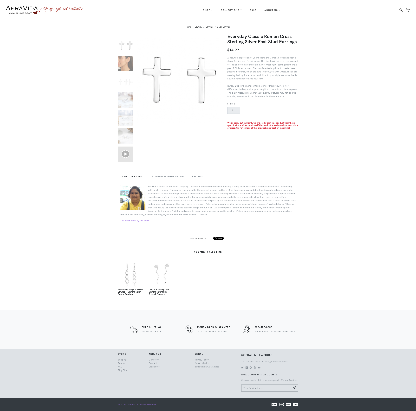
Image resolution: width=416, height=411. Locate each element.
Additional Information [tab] (168, 176)
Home (188, 26)
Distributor (154, 366)
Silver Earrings (223, 26)
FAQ (120, 366)
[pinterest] (255, 367)
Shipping (122, 359)
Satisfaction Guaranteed (207, 366)
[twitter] (242, 367)
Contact (153, 363)
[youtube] (259, 367)
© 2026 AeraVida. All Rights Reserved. (137, 404)
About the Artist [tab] (133, 176)
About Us (271, 10)
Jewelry (198, 26)
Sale (253, 10)
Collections (230, 10)
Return (121, 363)
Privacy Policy (202, 359)
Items (231, 103)
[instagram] (251, 367)
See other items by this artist (134, 220)
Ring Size (122, 370)
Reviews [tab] (197, 176)
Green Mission (202, 363)
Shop (206, 10)
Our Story (154, 359)
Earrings (209, 26)
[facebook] (247, 367)
